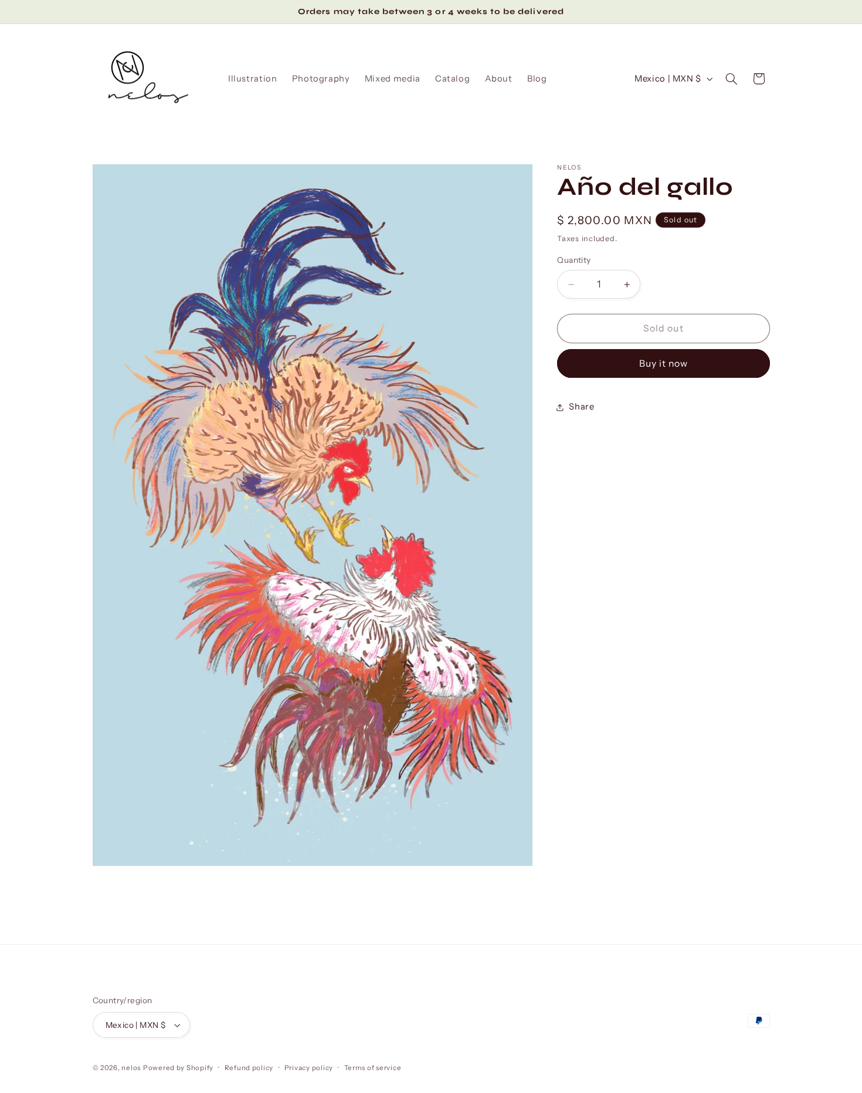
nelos (131, 1068)
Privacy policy (308, 1068)
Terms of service (373, 1068)
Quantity (573, 260)
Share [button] (581, 406)
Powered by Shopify (178, 1068)
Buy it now (663, 363)
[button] (731, 78)
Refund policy (249, 1068)
